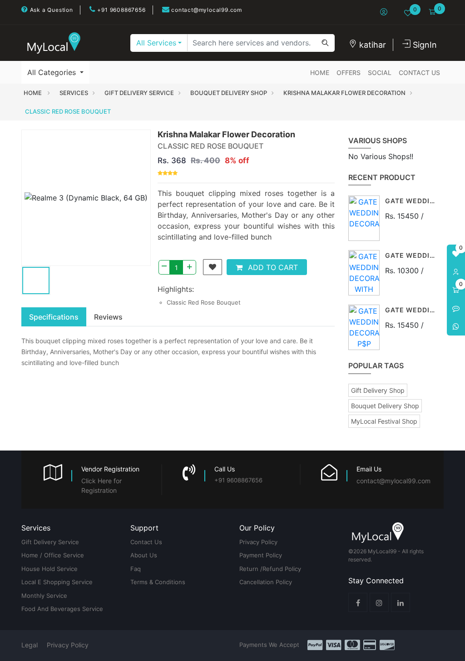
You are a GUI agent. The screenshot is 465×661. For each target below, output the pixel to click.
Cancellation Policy (265, 582)
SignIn (424, 45)
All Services (156, 42)
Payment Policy (260, 555)
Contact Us (419, 72)
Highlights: (176, 289)
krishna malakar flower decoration (344, 92)
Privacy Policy (258, 542)
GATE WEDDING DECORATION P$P (411, 310)
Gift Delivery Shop (378, 390)
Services (73, 92)
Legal (29, 645)
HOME (33, 92)
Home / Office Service (52, 555)
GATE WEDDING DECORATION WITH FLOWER (411, 255)
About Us (143, 555)
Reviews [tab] (108, 316)
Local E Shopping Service (57, 582)
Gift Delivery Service (139, 92)
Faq (135, 568)
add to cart (272, 267)
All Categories (52, 72)
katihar (371, 45)
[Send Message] (456, 326)
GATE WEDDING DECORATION (411, 201)
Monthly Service (44, 595)
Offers (348, 72)
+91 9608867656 (121, 9)
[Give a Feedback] (456, 308)
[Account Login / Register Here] (456, 271)
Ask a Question (50, 9)
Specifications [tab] (54, 316)
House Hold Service (49, 568)
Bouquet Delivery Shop (228, 92)
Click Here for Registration (101, 485)
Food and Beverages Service (62, 608)
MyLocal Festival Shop (384, 421)
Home (319, 72)
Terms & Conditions (157, 582)
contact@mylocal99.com (205, 9)
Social (379, 72)
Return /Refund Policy (270, 568)
